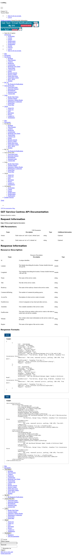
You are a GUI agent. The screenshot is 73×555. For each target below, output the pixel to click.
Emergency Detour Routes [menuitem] (15, 100)
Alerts (2, 200)
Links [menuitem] (5, 95)
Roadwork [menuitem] (11, 63)
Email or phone (5, 541)
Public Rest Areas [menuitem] (13, 76)
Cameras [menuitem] (10, 61)
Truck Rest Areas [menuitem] (13, 87)
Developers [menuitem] (8, 533)
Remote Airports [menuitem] (12, 73)
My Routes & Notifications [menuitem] (15, 84)
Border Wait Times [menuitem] (13, 97)
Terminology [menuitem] (11, 117)
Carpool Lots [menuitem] (11, 69)
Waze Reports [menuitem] (12, 60)
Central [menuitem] (10, 38)
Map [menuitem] (5, 53)
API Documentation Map (8, 208)
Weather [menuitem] (10, 81)
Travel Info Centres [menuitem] (13, 77)
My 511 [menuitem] (6, 82)
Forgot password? (6, 553)
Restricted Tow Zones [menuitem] (14, 66)
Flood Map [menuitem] (11, 105)
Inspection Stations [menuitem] (13, 89)
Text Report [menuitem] (7, 57)
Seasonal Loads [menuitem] (12, 92)
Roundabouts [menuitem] (11, 90)
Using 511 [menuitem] (11, 109)
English (10, 46)
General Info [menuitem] (11, 93)
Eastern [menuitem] (10, 39)
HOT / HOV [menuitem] (11, 79)
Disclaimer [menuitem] (11, 113)
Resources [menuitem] (11, 535)
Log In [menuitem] (10, 17)
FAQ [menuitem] (9, 111)
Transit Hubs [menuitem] (11, 68)
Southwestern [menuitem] (11, 41)
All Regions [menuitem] (11, 36)
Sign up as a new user (7, 552)
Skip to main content (6, 9)
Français (10, 47)
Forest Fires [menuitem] (11, 103)
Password (3, 544)
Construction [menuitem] (11, 65)
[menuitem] (40, 16)
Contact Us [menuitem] (11, 116)
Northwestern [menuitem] (11, 42)
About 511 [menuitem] (11, 108)
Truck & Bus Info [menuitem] (9, 85)
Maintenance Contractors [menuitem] (15, 101)
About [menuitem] (6, 106)
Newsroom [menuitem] (7, 55)
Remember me (7, 548)
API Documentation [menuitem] (13, 536)
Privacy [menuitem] (10, 114)
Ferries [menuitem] (10, 71)
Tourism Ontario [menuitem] (12, 98)
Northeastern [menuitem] (11, 44)
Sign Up (14, 16)
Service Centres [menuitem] (12, 74)
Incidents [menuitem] (10, 58)
